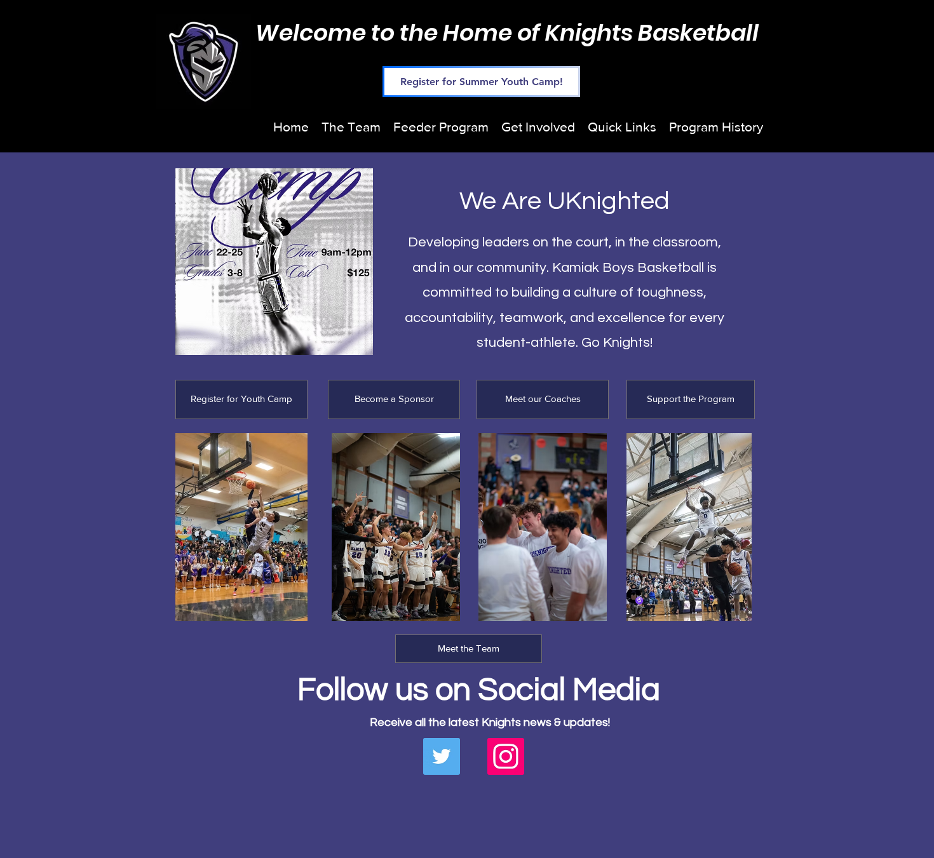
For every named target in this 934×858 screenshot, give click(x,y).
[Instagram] (505, 756)
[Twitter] (441, 756)
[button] (351, 126)
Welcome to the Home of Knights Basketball (507, 33)
